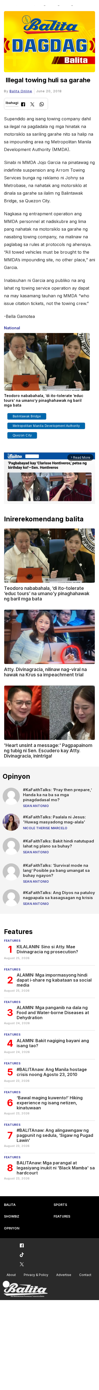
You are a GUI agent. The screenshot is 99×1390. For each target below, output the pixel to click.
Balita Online (21, 91)
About (11, 1275)
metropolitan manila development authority (46, 426)
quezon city (22, 435)
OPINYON (11, 1228)
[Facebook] (23, 105)
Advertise (63, 1275)
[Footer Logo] (25, 1289)
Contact (85, 1275)
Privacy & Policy (36, 1275)
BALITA (10, 1205)
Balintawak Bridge (27, 416)
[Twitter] (32, 105)
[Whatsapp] (42, 105)
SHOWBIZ (11, 1216)
